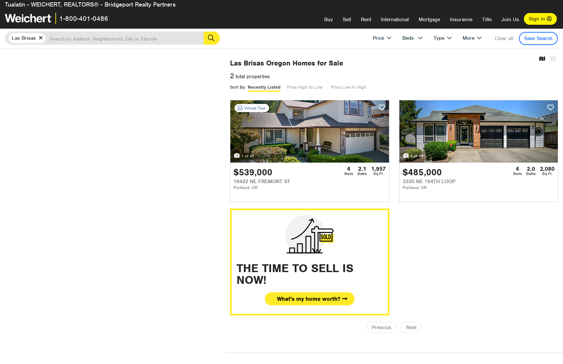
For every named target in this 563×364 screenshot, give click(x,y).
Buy (328, 19)
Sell (347, 19)
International (395, 19)
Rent (366, 19)
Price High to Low (304, 87)
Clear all (504, 38)
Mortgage (429, 19)
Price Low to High (348, 87)
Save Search (538, 38)
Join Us (510, 19)
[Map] (542, 59)
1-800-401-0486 (83, 18)
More (468, 38)
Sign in (538, 19)
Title (487, 19)
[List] (553, 59)
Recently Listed (264, 87)
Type (439, 38)
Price (378, 38)
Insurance (461, 19)
